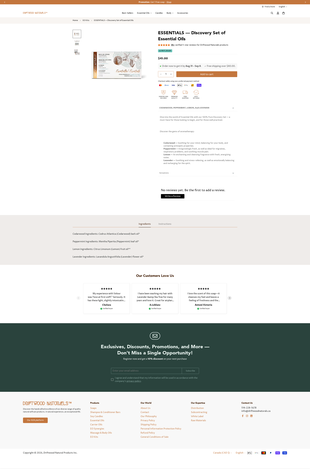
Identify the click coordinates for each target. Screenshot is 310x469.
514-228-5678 (248, 407)
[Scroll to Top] (305, 456)
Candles (159, 13)
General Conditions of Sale (154, 437)
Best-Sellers (127, 13)
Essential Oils (143, 13)
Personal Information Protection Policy (161, 428)
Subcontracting (199, 412)
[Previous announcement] (4, 2)
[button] (283, 13)
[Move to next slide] (230, 298)
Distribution (197, 408)
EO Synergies (97, 428)
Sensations (164, 173)
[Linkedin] (251, 416)
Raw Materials (198, 420)
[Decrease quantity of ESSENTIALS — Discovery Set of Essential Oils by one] (160, 74)
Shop (169, 2)
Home (75, 20)
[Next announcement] (305, 2)
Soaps (93, 408)
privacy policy (134, 381)
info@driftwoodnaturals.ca (255, 411)
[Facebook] (242, 416)
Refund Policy (148, 432)
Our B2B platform (35, 420)
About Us (145, 408)
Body (169, 13)
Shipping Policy (148, 424)
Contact (145, 412)
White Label (197, 416)
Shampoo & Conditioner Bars (105, 412)
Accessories (182, 13)
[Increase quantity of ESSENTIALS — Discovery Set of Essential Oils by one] (171, 74)
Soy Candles (96, 416)
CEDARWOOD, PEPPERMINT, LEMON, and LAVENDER (184, 108)
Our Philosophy (149, 416)
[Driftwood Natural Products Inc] (35, 13)
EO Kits (86, 20)
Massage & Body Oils (101, 432)
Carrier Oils (96, 424)
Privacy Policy (148, 420)
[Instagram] (247, 416)
